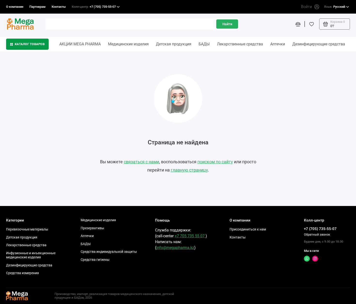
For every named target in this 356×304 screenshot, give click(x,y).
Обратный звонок (317, 234)
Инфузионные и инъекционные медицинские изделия (30, 255)
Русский (334, 6)
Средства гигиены (95, 260)
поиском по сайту (215, 161)
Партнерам (37, 6)
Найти (227, 24)
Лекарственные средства (240, 44)
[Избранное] (311, 24)
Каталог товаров (30, 44)
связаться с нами (141, 161)
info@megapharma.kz (175, 247)
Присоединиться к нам (248, 229)
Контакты (59, 6)
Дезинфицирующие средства (318, 44)
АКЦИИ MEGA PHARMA (80, 44)
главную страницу (189, 170)
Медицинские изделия (128, 44)
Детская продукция (173, 44)
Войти (306, 6)
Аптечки (277, 44)
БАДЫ (204, 44)
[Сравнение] (297, 24)
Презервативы (92, 228)
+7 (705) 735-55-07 (94, 6)
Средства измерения (22, 273)
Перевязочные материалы (27, 229)
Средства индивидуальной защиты (109, 252)
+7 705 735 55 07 (190, 236)
